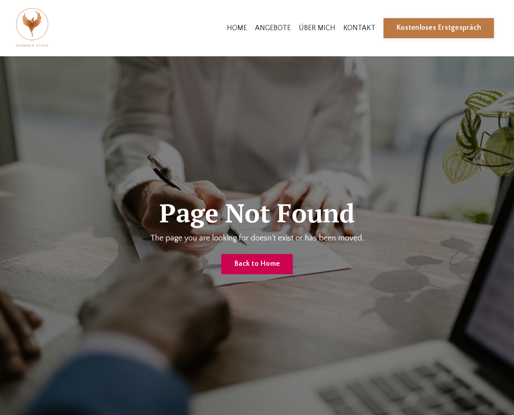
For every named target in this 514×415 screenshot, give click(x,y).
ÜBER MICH (317, 28)
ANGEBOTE (273, 28)
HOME (237, 28)
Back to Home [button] (257, 264)
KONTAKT (359, 28)
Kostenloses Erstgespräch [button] (438, 28)
